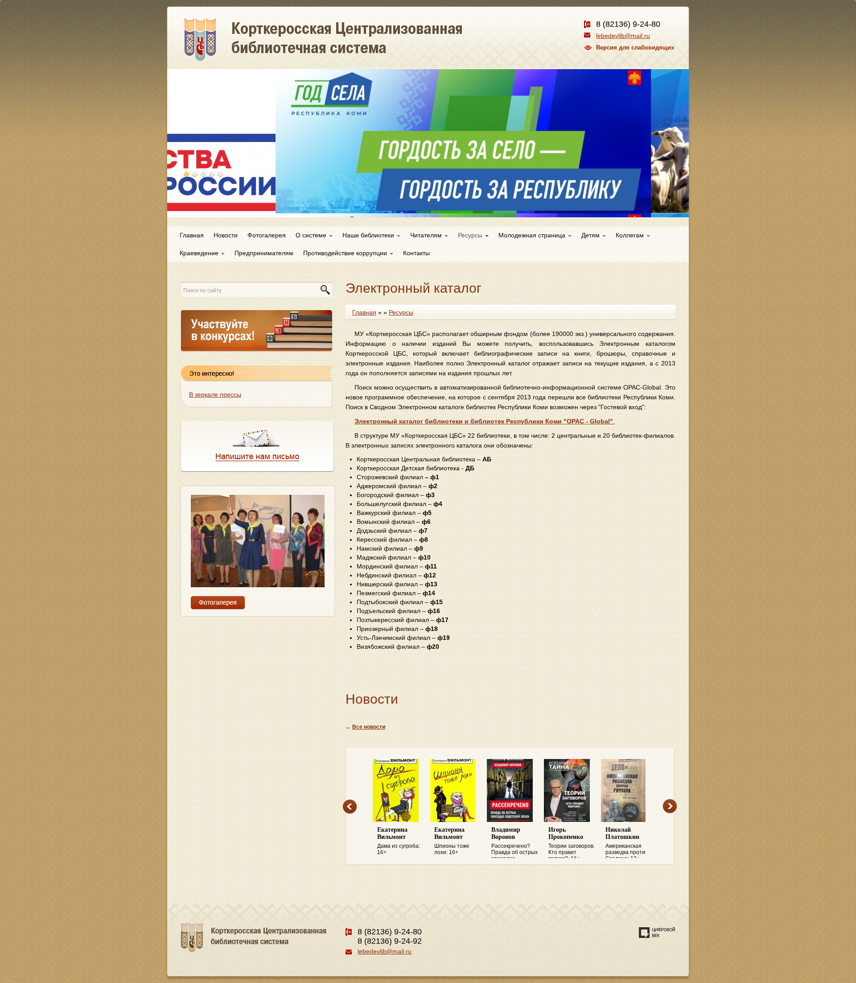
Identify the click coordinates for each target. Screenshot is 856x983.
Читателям (427, 235)
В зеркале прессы (215, 394)
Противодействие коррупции (346, 253)
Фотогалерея (266, 235)
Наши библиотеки (369, 235)
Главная (192, 235)
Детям (591, 235)
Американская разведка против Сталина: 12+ (626, 842)
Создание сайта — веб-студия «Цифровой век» (657, 932)
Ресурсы (471, 235)
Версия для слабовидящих (635, 47)
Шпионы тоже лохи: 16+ (451, 840)
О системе (312, 235)
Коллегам (631, 235)
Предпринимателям (264, 253)
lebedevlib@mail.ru (623, 35)
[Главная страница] (355, 49)
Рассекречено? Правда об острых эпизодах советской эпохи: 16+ (514, 842)
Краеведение (200, 253)
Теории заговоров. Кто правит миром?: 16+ (571, 842)
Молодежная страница (532, 235)
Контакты (416, 253)
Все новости (368, 727)
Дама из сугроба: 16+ (398, 840)
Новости (226, 235)
